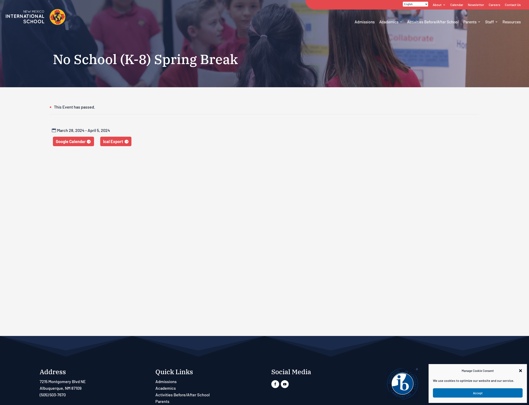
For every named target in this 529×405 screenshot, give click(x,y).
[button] (520, 371)
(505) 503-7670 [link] (53, 394)
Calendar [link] (456, 5)
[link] (36, 25)
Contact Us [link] (513, 5)
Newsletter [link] (476, 5)
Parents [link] (470, 21)
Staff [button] (489, 21)
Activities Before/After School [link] (433, 21)
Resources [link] (512, 21)
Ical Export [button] (113, 141)
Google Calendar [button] (71, 141)
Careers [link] (494, 5)
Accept (478, 393)
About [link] (437, 5)
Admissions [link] (365, 21)
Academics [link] (388, 21)
